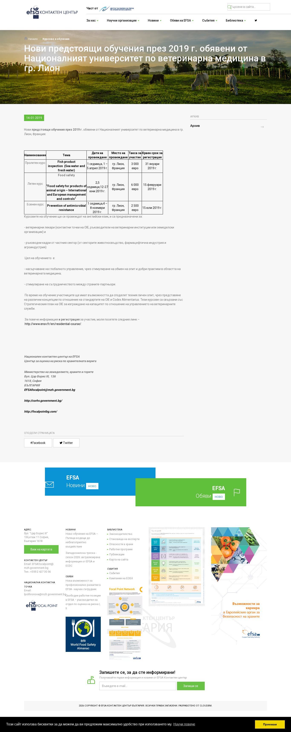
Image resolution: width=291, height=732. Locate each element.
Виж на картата (41, 549)
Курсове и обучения (56, 38)
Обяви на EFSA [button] (181, 20)
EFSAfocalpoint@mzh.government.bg (49, 389)
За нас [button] (91, 20)
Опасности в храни (121, 544)
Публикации (116, 554)
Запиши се (190, 686)
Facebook (38, 443)
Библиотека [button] (235, 20)
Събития (114, 573)
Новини (81, 481)
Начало (32, 38)
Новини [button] (153, 20)
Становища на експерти (124, 539)
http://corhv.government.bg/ (43, 400)
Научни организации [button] (122, 20)
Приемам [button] (270, 724)
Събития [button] (208, 20)
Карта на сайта (118, 559)
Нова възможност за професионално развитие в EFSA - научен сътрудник (83, 585)
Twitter (67, 443)
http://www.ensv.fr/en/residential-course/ (53, 324)
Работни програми (121, 549)
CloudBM (206, 705)
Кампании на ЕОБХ (121, 578)
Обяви (210, 492)
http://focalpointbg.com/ (40, 411)
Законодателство (120, 534)
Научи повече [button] (184, 724)
